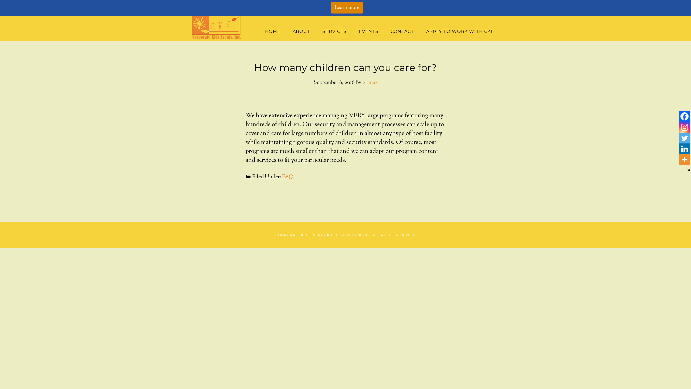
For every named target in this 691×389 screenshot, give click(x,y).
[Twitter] (684, 138)
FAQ (287, 177)
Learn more (347, 7)
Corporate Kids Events (219, 27)
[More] (684, 159)
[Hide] (689, 170)
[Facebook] (684, 116)
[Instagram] (684, 127)
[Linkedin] (684, 148)
